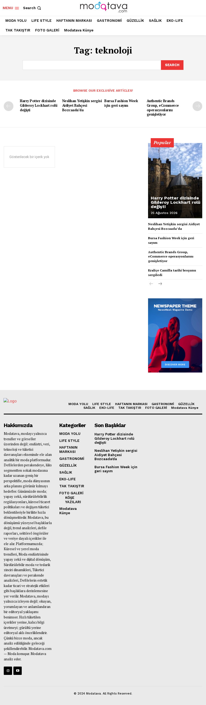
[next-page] (197, 106)
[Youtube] (17, 671)
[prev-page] (8, 106)
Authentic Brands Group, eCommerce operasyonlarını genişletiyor (163, 107)
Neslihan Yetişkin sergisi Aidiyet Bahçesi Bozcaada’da (82, 105)
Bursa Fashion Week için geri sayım (121, 103)
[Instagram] (8, 671)
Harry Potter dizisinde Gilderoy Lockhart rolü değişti (38, 105)
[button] (32, 8)
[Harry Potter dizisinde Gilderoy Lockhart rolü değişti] (175, 180)
